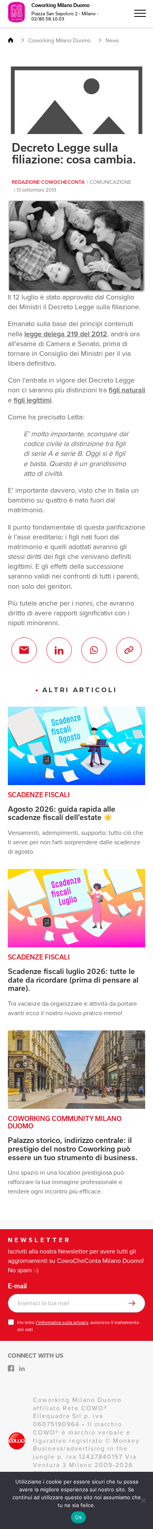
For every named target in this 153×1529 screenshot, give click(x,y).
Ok (78, 1517)
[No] (143, 1500)
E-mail (17, 1286)
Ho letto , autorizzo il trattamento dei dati (78, 1326)
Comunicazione (110, 182)
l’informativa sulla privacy (62, 1322)
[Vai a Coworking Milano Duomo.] (14, 41)
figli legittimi (32, 400)
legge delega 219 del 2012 (65, 334)
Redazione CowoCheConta (48, 182)
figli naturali (127, 390)
